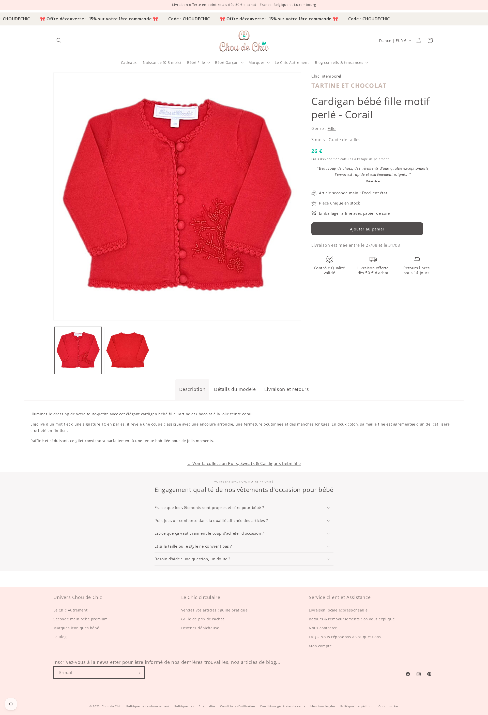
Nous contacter (323, 628)
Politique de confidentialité (194, 706)
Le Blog (60, 637)
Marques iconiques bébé (76, 628)
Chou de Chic (111, 706)
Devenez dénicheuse (200, 628)
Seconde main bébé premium (80, 619)
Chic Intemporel (326, 76)
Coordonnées (388, 706)
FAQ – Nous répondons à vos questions (345, 637)
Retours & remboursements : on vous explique (352, 619)
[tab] (192, 389)
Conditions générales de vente (282, 706)
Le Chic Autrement (70, 610)
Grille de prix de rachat (202, 619)
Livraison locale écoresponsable (338, 610)
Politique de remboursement (147, 706)
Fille (332, 128)
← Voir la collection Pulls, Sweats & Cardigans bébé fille (244, 463)
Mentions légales (322, 706)
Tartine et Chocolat (349, 85)
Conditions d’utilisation (237, 706)
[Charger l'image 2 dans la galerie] (127, 350)
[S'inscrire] (138, 672)
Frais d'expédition (325, 158)
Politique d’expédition (356, 706)
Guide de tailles (345, 139)
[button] (59, 40)
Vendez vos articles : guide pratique (214, 610)
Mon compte (320, 646)
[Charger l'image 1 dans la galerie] (78, 350)
